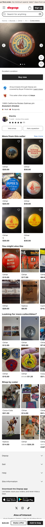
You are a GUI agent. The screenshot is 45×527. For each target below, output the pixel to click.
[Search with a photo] (40, 14)
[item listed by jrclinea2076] (11, 427)
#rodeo (15, 106)
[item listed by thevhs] (12, 152)
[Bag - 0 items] (29, 8)
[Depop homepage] (12, 7)
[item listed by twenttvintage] (11, 260)
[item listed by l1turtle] (30, 260)
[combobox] (22, 14)
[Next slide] (41, 45)
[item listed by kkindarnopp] (11, 396)
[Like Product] (18, 141)
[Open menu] (4, 7)
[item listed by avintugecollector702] (11, 360)
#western (7, 106)
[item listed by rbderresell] (11, 328)
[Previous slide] (4, 45)
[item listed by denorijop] (30, 292)
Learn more (38, 89)
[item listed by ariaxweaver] (30, 427)
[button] (26, 122)
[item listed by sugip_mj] (30, 396)
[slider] (22, 45)
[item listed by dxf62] (30, 328)
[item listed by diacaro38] (11, 292)
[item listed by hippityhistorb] (30, 360)
